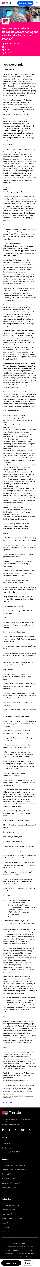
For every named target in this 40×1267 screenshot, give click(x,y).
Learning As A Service (10, 1183)
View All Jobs (11, 1103)
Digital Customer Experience (12, 1165)
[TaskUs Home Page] (11, 1117)
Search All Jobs (25, 3)
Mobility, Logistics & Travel (12, 1219)
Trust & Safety (7, 1174)
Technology (6, 1232)
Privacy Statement (20, 1243)
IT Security (6, 1143)
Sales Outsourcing (9, 1187)
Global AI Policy (25, 1257)
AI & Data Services (9, 1179)
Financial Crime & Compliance (13, 1170)
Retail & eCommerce (10, 1223)
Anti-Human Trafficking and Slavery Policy (20, 1253)
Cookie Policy (13, 1257)
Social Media (6, 1227)
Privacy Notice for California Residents (20, 1247)
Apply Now (11, 1263)
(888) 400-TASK (13, 1152)
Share (27, 1263)
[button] (37, 3)
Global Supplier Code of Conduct (20, 1250)
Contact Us (6, 1148)
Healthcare (6, 1214)
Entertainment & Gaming (11, 1205)
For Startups (6, 1192)
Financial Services (8, 1210)
